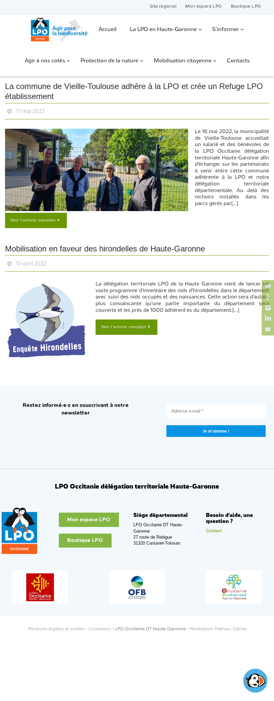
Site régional (163, 6)
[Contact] (267, 286)
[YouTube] (267, 329)
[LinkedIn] (267, 318)
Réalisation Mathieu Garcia (218, 625)
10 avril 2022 (31, 260)
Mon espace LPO (203, 6)
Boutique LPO (246, 6)
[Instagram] (267, 307)
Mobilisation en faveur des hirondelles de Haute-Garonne (105, 246)
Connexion (99, 625)
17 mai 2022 (30, 110)
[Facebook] (267, 297)
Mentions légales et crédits (56, 625)
